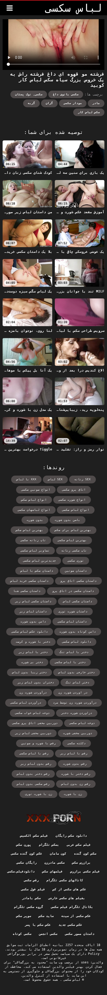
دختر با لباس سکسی (70, 662)
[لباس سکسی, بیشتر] (9, 8)
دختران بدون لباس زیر (36, 682)
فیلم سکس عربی (79, 845)
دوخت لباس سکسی (82, 723)
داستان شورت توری (73, 611)
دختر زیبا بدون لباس (29, 672)
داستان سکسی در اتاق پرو (73, 591)
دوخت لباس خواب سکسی (32, 713)
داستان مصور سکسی (79, 934)
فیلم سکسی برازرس (85, 871)
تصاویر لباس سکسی (35, 550)
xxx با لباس (26, 479)
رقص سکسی (31, 880)
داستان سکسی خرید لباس (29, 581)
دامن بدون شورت (33, 621)
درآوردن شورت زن (33, 692)
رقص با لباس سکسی (34, 753)
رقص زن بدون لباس (75, 784)
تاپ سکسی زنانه (74, 550)
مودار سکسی (73, 103)
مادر (96, 103)
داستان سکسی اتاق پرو (78, 581)
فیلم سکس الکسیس (34, 835)
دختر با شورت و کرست (33, 641)
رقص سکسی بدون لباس (33, 784)
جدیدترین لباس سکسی (39, 560)
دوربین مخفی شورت (77, 733)
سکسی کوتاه (22, 934)
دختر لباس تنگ (77, 682)
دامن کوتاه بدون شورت (77, 631)
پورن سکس (23, 845)
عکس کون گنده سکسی (26, 853)
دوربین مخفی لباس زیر (33, 733)
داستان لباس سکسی (72, 621)
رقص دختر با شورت (75, 774)
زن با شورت (73, 794)
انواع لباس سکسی (75, 510)
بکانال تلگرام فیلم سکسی (72, 907)
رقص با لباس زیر (74, 753)
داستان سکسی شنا (27, 591)
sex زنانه (82, 479)
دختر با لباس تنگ (74, 652)
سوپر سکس (23, 916)
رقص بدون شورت (75, 763)
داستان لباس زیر (33, 611)
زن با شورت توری (38, 794)
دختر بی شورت (32, 662)
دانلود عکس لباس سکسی (29, 631)
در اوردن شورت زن (73, 692)
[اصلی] (53, 818)
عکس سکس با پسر (38, 925)
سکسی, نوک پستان (28, 94)
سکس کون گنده (85, 853)
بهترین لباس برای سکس (73, 530)
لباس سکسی (71, 980)
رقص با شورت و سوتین (38, 743)
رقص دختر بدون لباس (33, 774)
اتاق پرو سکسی (74, 489)
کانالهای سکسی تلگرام (64, 880)
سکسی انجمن (48, 934)
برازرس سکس (81, 862)
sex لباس (55, 479)
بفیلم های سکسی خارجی (66, 898)
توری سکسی (76, 560)
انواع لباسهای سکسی (34, 510)
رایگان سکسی (26, 862)
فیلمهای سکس (52, 871)
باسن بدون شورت (67, 520)
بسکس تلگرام (49, 845)
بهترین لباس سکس (29, 530)
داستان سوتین (76, 570)
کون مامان (58, 853)
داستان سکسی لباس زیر (33, 601)
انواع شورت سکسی (72, 500)
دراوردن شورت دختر (76, 713)
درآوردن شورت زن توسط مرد (75, 702)
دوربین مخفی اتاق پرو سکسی (35, 723)
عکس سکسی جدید (70, 925)
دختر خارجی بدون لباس (76, 672)
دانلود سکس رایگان (71, 835)
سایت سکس (46, 916)
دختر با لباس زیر (33, 652)
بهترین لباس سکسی (72, 540)
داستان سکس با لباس (37, 570)
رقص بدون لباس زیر (36, 763)
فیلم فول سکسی (33, 889)
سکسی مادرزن (54, 862)
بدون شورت (35, 520)
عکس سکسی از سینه (76, 916)
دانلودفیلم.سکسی (21, 871)
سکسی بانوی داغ (65, 94)
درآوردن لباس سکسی (25, 702)
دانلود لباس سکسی (76, 641)
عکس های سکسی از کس (69, 889)
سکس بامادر (31, 898)
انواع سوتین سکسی (35, 489)
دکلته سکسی (77, 743)
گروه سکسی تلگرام (28, 907)
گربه (31, 103)
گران (49, 103)
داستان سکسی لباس (77, 601)
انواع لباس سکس (34, 500)
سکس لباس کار (89, 112)
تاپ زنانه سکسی (33, 540)
